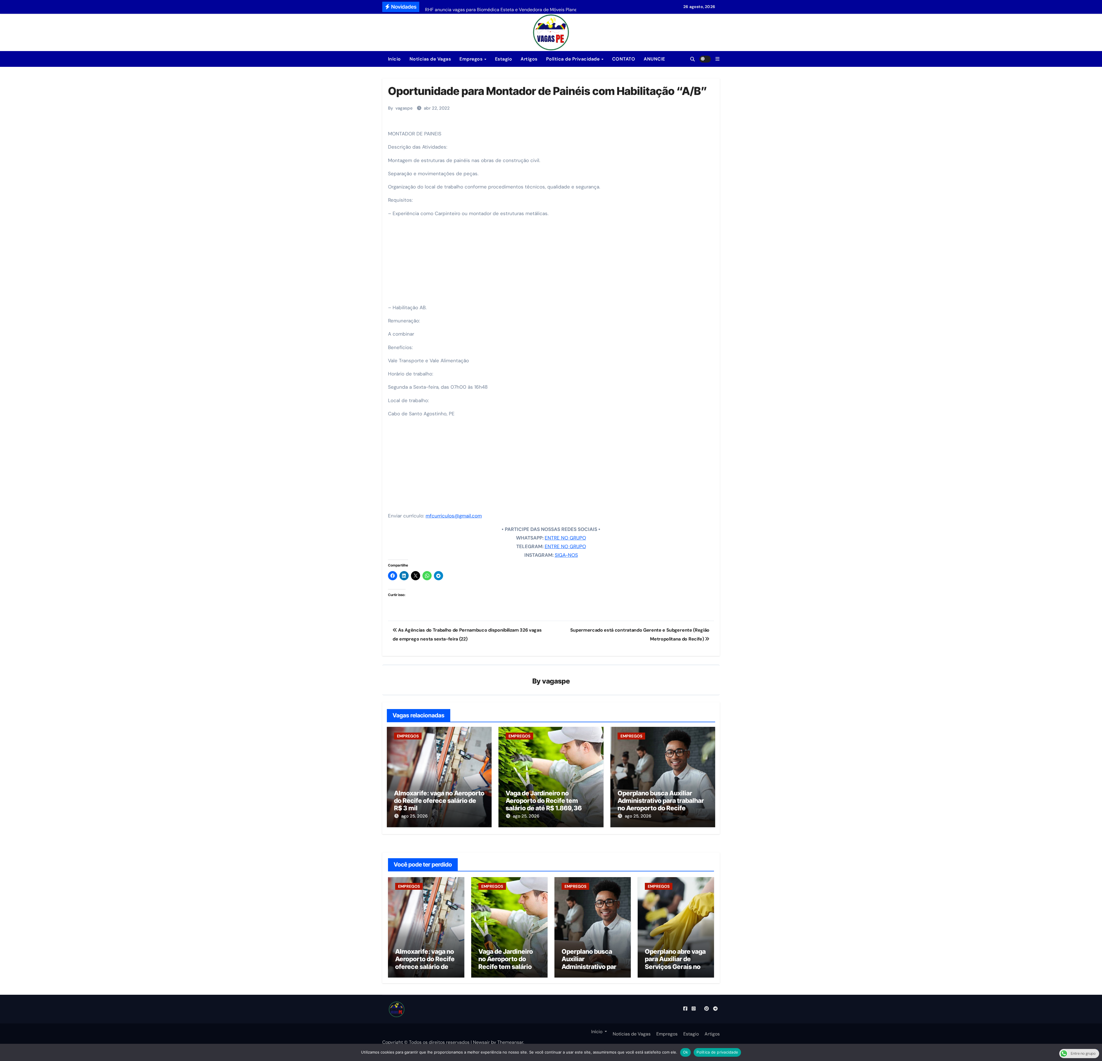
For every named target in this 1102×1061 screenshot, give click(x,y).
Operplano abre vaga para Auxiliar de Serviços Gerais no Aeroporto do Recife (675, 963)
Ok (685, 1052)
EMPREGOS (408, 736)
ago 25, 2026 (414, 816)
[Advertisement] (552, 262)
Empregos (471, 59)
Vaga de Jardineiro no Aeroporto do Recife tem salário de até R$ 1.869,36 (544, 800)
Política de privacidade (717, 1052)
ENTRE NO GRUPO (565, 538)
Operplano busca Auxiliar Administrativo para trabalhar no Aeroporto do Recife (661, 800)
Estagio (503, 59)
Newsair (481, 1042)
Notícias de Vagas (430, 59)
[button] (717, 59)
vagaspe (404, 108)
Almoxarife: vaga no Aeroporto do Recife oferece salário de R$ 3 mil (439, 800)
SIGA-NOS (566, 555)
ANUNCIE (654, 59)
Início (394, 59)
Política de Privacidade (573, 59)
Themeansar (510, 1042)
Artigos (529, 59)
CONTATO (623, 59)
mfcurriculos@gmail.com (454, 516)
